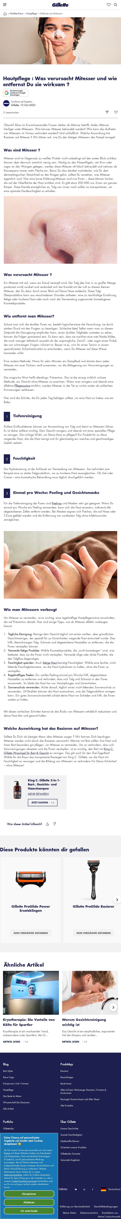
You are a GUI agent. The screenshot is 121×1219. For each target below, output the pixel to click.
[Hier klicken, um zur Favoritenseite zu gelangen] (108, 4)
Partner (7, 1153)
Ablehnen (29, 1202)
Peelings (57, 503)
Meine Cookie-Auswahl (109, 1216)
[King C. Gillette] (58, 1189)
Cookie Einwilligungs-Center (24, 1181)
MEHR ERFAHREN (38, 794)
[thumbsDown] (55, 824)
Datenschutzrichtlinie (13, 1174)
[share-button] (107, 112)
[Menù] (4, 4)
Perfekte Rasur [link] (16, 13)
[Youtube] (76, 1189)
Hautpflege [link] (32, 13)
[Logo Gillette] (60, 4)
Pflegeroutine (22, 385)
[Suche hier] (115, 4)
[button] (73, 1206)
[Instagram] (84, 1189)
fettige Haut (50, 663)
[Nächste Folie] (117, 900)
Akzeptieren (29, 1194)
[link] (5, 13)
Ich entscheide (29, 1211)
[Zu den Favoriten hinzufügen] (116, 112)
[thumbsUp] (47, 824)
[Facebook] (92, 1189)
